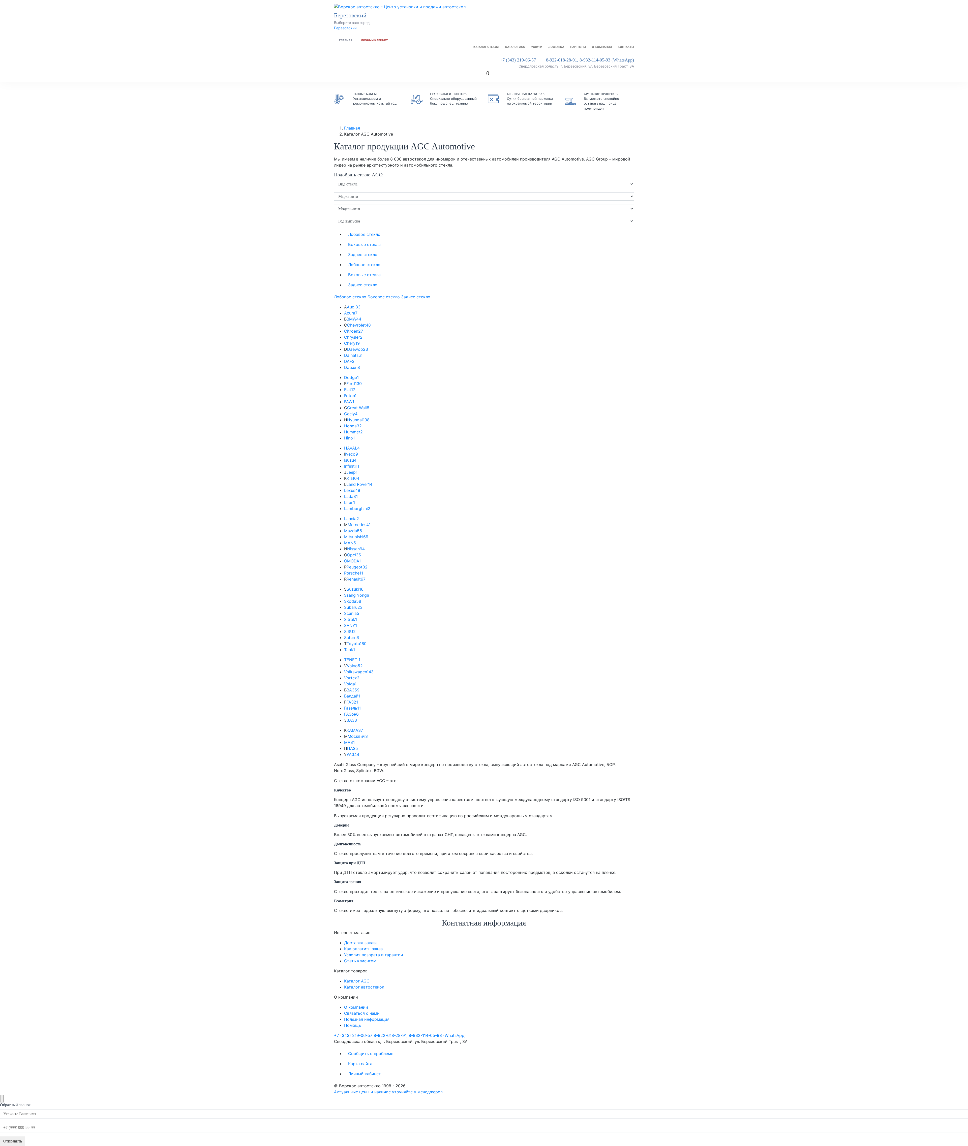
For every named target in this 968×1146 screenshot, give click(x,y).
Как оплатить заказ (363, 948)
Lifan (349, 502)
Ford (354, 383)
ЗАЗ (352, 720)
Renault (356, 579)
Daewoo (357, 349)
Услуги (536, 47)
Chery (352, 343)
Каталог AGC (515, 47)
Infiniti (351, 466)
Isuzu (350, 460)
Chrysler (353, 337)
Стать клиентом (360, 960)
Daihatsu (353, 355)
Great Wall (358, 407)
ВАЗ (353, 689)
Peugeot (357, 566)
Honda (353, 425)
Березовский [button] (351, 15)
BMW (354, 319)
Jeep (351, 472)
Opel (354, 554)
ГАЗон (351, 714)
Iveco (351, 454)
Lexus (352, 490)
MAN (350, 542)
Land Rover (359, 484)
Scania (351, 613)
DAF (349, 361)
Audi (353, 306)
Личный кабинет (374, 40)
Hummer (353, 431)
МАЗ (349, 742)
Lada (351, 496)
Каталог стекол (486, 47)
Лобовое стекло (364, 234)
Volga (350, 683)
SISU (350, 631)
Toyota (357, 643)
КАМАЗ (355, 730)
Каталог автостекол (364, 987)
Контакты (626, 47)
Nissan (356, 548)
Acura (350, 312)
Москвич (358, 736)
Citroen (353, 331)
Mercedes (359, 524)
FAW (349, 401)
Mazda (353, 530)
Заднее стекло (362, 254)
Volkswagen (359, 671)
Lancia (351, 518)
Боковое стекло (384, 296)
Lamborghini (357, 508)
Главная (345, 40)
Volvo (355, 665)
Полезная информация (366, 1019)
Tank (349, 649)
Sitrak (350, 619)
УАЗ (353, 754)
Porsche (353, 573)
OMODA (352, 560)
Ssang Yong (356, 595)
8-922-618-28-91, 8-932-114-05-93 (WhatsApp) (590, 59)
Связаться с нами (362, 1013)
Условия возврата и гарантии (373, 954)
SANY (350, 625)
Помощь (352, 1025)
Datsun (352, 367)
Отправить (12, 1141)
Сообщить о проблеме (370, 1053)
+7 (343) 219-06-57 (518, 59)
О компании (602, 47)
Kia (353, 478)
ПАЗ (352, 748)
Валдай (352, 695)
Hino (349, 437)
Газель (352, 708)
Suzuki (355, 589)
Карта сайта (360, 1063)
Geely (350, 413)
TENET (352, 659)
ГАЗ (352, 702)
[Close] (2, 1098)
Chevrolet (359, 325)
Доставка (556, 47)
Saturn (351, 637)
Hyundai (358, 419)
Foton (350, 395)
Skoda (352, 601)
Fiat (349, 389)
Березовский (345, 28)
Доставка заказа (361, 942)
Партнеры (578, 47)
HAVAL (352, 448)
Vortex (351, 677)
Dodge (351, 377)
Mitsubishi (356, 536)
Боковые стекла (364, 244)
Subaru (353, 607)
